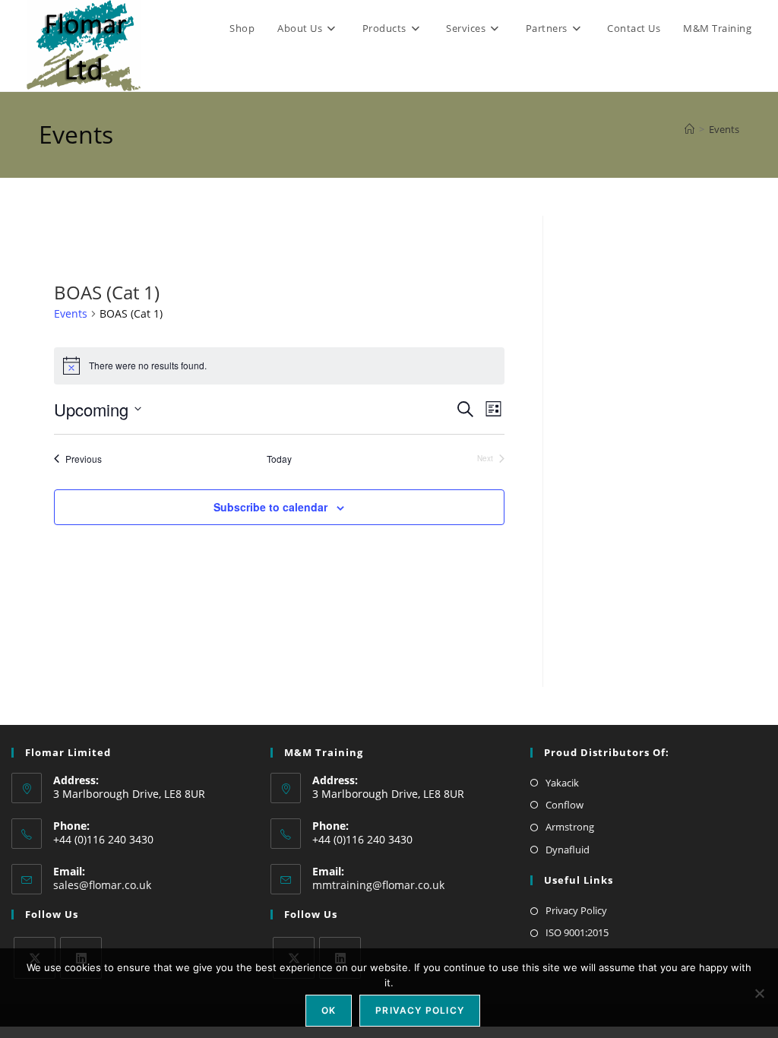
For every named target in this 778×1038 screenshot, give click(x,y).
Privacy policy (419, 1010)
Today (279, 459)
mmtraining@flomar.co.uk (378, 885)
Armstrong (570, 827)
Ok (328, 1010)
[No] (759, 993)
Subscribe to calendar (270, 506)
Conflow (565, 805)
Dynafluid (568, 849)
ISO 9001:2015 (577, 932)
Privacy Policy (576, 910)
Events (724, 129)
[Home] (689, 129)
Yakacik (562, 783)
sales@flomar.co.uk (102, 885)
